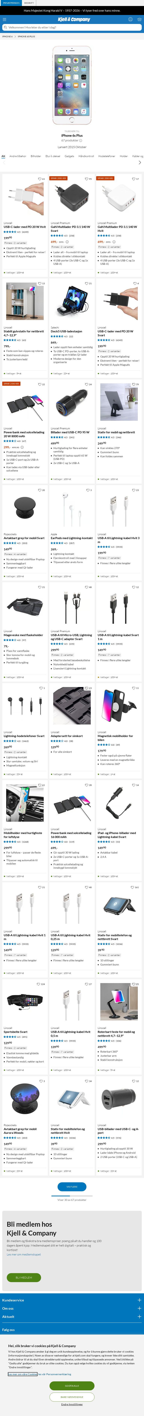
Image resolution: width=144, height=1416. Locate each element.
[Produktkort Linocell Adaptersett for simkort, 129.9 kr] (72, 706)
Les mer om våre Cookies (22, 1374)
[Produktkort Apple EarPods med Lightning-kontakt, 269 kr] (72, 508)
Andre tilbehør (18, 156)
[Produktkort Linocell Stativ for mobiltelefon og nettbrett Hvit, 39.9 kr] (72, 1099)
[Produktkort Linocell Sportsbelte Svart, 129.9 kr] (25, 1001)
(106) (118, 1040)
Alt (3, 156)
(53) (118, 841)
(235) (71, 643)
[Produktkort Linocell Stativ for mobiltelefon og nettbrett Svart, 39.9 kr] (119, 905)
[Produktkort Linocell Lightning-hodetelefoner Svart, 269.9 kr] (25, 706)
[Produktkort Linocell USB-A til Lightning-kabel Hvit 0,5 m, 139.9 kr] (72, 1001)
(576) (118, 1137)
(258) (71, 235)
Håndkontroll (86, 156)
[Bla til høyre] (139, 162)
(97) (24, 640)
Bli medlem (24, 1277)
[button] (80, 140)
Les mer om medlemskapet (24, 1254)
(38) (71, 740)
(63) (24, 340)
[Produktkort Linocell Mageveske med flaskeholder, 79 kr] (25, 605)
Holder (124, 156)
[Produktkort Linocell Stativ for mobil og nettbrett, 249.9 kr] (119, 402)
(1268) (25, 841)
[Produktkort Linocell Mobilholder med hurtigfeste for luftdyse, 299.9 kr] (25, 803)
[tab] (11, 3)
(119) (71, 841)
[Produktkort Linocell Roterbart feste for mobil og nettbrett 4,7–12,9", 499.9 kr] (119, 1001)
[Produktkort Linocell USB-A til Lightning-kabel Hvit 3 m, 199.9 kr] (119, 508)
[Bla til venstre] (4, 162)
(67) (24, 441)
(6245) (25, 231)
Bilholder (36, 156)
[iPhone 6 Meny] (15, 36)
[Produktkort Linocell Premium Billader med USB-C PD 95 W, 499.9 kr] (72, 402)
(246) (118, 437)
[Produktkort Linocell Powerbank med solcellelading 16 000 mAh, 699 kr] (72, 803)
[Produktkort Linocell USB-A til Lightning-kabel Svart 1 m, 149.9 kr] (119, 605)
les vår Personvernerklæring (54, 1374)
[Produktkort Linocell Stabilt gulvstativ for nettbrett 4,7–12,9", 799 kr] (25, 301)
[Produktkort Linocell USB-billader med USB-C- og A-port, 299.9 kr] (119, 1099)
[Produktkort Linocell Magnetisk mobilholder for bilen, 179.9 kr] (119, 706)
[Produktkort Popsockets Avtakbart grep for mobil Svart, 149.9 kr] (25, 508)
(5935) (119, 546)
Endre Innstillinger (72, 1404)
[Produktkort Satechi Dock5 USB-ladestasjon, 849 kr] (72, 301)
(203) (24, 543)
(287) (71, 543)
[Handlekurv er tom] (139, 19)
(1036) (119, 944)
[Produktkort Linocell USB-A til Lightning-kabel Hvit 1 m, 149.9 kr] (25, 905)
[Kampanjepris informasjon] (67, 241)
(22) (71, 336)
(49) (118, 744)
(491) (24, 1037)
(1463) (25, 740)
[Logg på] (130, 19)
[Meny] (4, 19)
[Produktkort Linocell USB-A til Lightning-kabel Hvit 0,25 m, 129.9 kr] (72, 905)
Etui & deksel (53, 156)
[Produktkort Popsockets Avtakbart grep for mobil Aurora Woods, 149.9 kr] (25, 1099)
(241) (71, 437)
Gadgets (69, 156)
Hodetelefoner (106, 156)
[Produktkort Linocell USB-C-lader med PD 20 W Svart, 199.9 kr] (119, 301)
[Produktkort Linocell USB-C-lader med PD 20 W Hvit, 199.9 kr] (25, 196)
